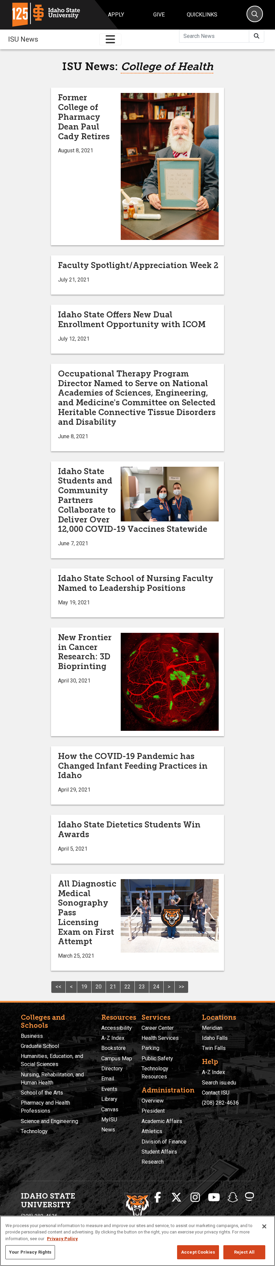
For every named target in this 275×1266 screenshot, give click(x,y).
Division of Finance (164, 1141)
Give (159, 14)
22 (127, 986)
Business (32, 1036)
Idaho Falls (215, 1038)
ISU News (23, 39)
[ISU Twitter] (176, 1197)
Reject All (244, 1252)
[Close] (264, 1226)
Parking (150, 1048)
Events (109, 1089)
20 (99, 986)
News (108, 1129)
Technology (34, 1131)
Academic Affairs (162, 1121)
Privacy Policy (62, 1238)
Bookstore (113, 1048)
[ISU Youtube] (214, 1197)
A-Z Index (112, 1038)
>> (181, 986)
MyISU (109, 1119)
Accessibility (116, 1028)
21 (113, 986)
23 (142, 986)
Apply (116, 14)
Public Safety (157, 1058)
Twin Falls (214, 1048)
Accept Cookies (198, 1252)
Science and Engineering (49, 1121)
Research (153, 1162)
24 (156, 986)
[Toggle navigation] (110, 39)
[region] (137, 1241)
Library (109, 1099)
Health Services (160, 1038)
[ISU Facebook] (157, 1197)
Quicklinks (202, 14)
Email (107, 1078)
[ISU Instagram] (195, 1197)
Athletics (152, 1131)
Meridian (212, 1028)
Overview (153, 1101)
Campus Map (116, 1058)
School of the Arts (42, 1093)
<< (58, 986)
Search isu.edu (219, 1082)
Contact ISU (215, 1093)
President (153, 1111)
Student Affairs (159, 1152)
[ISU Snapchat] (232, 1197)
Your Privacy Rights (30, 1252)
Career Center (158, 1028)
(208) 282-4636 (220, 1103)
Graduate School (40, 1046)
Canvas (109, 1109)
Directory (112, 1068)
